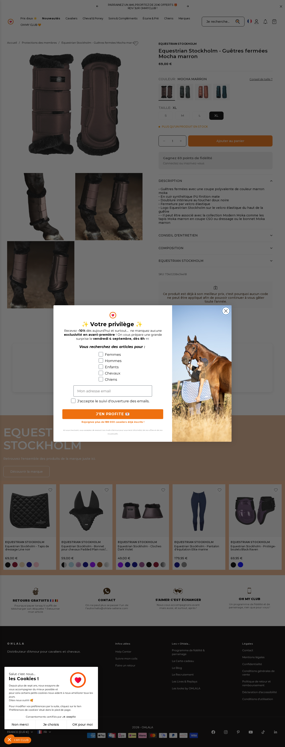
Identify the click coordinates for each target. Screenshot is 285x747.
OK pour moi (82, 725)
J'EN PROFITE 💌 (113, 414)
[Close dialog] (226, 311)
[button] (9, 739)
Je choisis (51, 725)
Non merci (20, 725)
